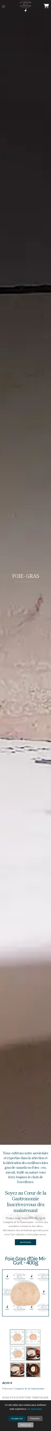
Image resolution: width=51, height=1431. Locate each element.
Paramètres (35, 1418)
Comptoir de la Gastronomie (29, 1388)
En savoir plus (34, 1409)
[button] (3, 6)
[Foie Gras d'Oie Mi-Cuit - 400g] (25, 1292)
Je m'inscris (25, 1242)
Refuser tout (26, 1425)
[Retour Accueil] (25, 6)
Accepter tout (17, 1418)
